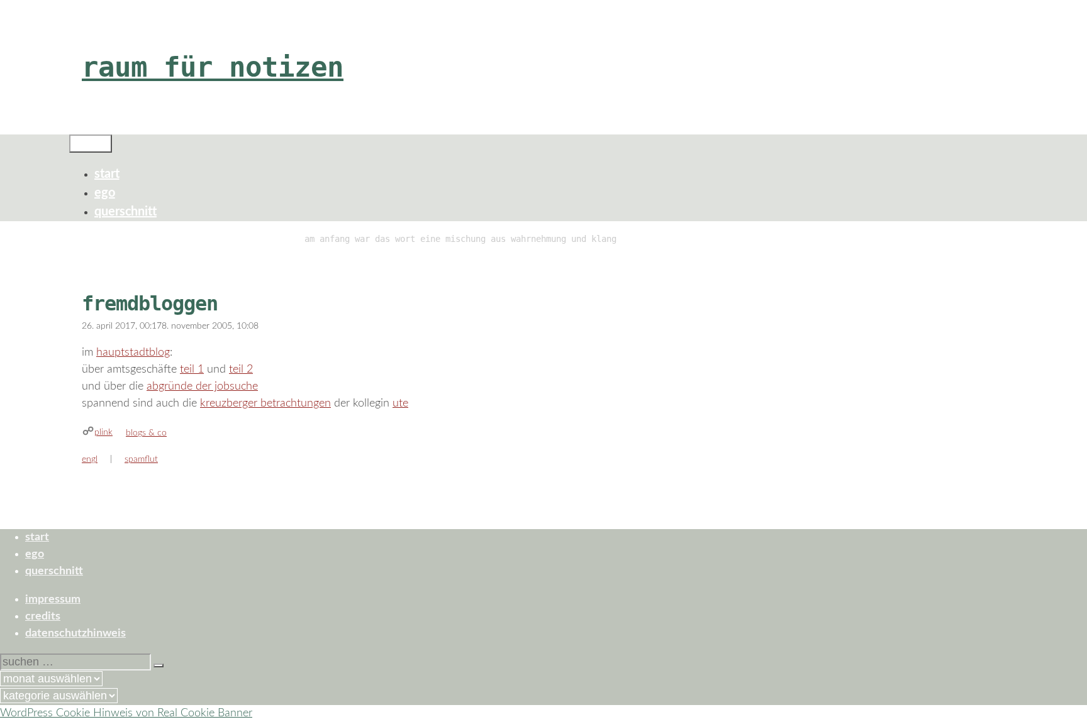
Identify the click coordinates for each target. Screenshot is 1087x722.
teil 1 (192, 369)
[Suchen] (158, 665)
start (107, 174)
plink (103, 432)
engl (90, 459)
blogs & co (146, 433)
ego (104, 193)
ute (400, 403)
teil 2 (241, 369)
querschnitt (125, 211)
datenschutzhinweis (75, 633)
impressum (53, 599)
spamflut (141, 459)
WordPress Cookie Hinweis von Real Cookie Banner (126, 713)
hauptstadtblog (133, 352)
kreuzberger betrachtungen (265, 403)
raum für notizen (212, 67)
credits (42, 616)
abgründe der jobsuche (202, 386)
